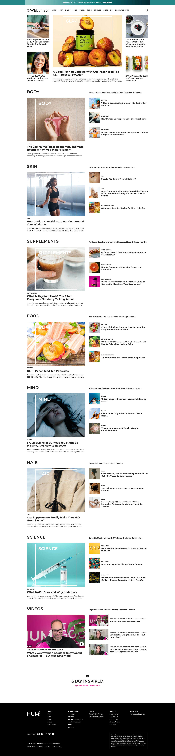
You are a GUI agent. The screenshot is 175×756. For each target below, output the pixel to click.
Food (82, 10)
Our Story (71, 714)
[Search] (146, 10)
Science (97, 10)
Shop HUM (108, 10)
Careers (71, 727)
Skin (54, 10)
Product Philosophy (75, 719)
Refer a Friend (115, 722)
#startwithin (95, 686)
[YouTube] (53, 734)
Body (67, 10)
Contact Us (114, 717)
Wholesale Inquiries (137, 714)
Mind (74, 10)
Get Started (52, 724)
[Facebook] (42, 734)
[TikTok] (46, 734)
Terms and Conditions (35, 746)
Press (70, 724)
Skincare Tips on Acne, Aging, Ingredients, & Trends (111, 167)
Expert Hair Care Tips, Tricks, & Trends (105, 463)
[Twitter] (49, 734)
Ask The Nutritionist (96, 717)
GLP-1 (89, 10)
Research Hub (122, 10)
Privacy (47, 746)
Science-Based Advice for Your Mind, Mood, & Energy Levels (114, 389)
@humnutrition (81, 686)
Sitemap (113, 724)
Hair (61, 10)
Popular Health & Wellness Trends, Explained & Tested (112, 610)
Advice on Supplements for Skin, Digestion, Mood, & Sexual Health (117, 242)
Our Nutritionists (74, 722)
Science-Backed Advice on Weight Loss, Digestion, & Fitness (115, 93)
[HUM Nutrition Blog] (87, 2)
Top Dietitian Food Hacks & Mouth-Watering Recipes (111, 317)
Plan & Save (114, 719)
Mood (50, 722)
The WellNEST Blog (96, 714)
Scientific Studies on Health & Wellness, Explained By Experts (115, 538)
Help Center (114, 714)
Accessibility (56, 746)
